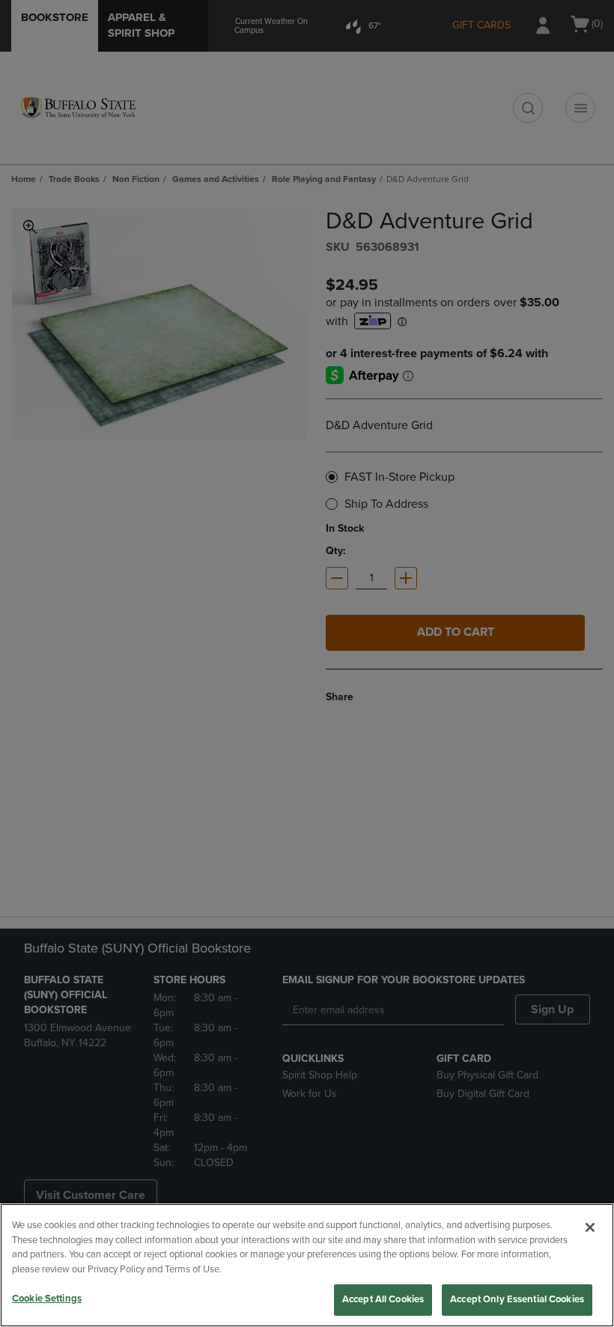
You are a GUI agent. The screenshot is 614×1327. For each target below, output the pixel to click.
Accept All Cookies (383, 1299)
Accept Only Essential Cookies (517, 1299)
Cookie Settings (47, 1299)
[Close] (590, 1227)
